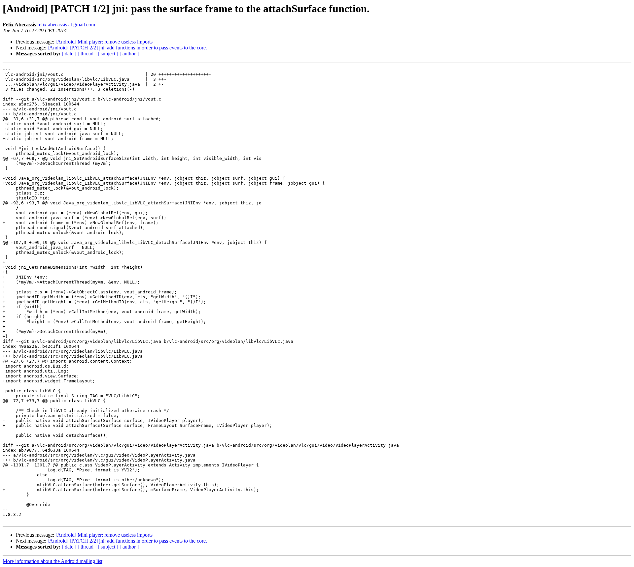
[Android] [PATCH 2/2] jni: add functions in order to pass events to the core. (127, 47)
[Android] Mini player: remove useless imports (104, 42)
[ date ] (69, 53)
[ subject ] (108, 53)
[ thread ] (87, 53)
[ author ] (129, 53)
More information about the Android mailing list (52, 561)
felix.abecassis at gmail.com (66, 24)
